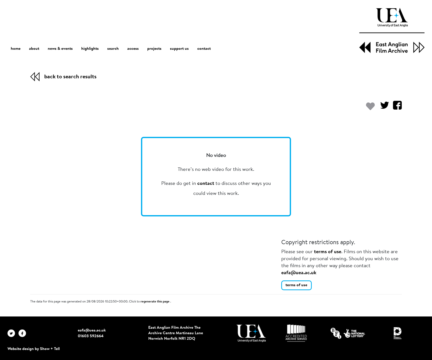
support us (179, 49)
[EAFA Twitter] (13, 333)
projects (154, 49)
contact (204, 49)
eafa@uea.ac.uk (298, 272)
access (133, 49)
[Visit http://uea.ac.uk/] (251, 333)
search (113, 49)
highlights (90, 49)
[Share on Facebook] (395, 108)
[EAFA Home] (391, 30)
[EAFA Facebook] (23, 333)
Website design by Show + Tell (34, 349)
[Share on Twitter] (382, 108)
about (34, 49)
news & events (60, 49)
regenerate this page (155, 301)
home (15, 49)
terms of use (327, 251)
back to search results (70, 77)
